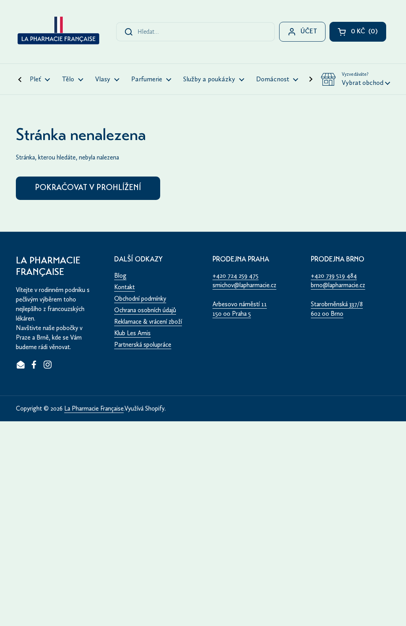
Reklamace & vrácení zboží (148, 321)
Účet (309, 32)
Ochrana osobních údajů (145, 310)
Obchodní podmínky (140, 298)
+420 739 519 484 (334, 275)
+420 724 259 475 (236, 275)
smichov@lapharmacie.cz (244, 285)
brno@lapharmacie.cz (338, 285)
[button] (355, 79)
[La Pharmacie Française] (58, 32)
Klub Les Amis (132, 333)
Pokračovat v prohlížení (88, 188)
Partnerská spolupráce (142, 344)
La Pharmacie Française (94, 408)
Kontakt (124, 287)
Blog (120, 275)
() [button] (368, 33)
